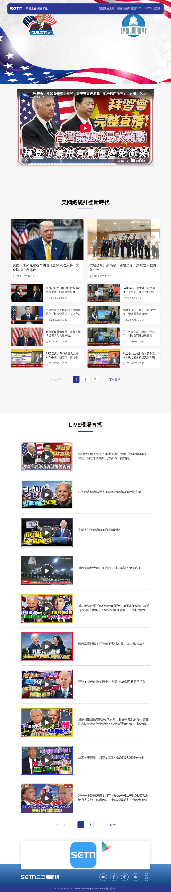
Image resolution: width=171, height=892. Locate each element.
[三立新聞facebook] (114, 877)
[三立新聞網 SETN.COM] (40, 877)
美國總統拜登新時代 (129, 8)
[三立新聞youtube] (103, 877)
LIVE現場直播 (152, 8)
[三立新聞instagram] (125, 877)
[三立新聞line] (135, 877)
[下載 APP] (85, 855)
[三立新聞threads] (146, 877)
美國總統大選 (107, 8)
